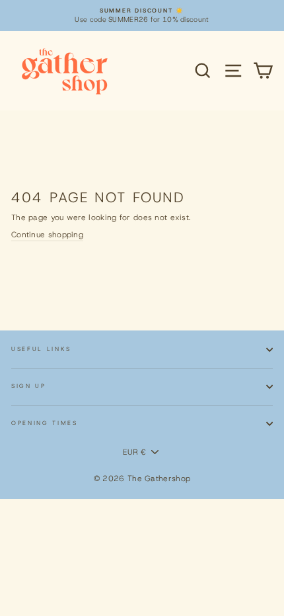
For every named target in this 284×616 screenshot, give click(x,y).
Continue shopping (47, 234)
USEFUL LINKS (41, 349)
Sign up (28, 386)
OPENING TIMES (44, 423)
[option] (142, 15)
